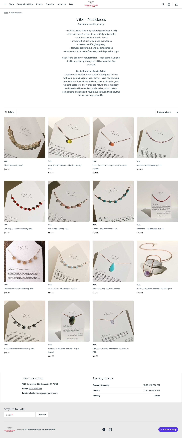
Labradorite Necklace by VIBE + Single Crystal (63, 350)
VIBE (6, 161)
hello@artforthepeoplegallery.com (42, 393)
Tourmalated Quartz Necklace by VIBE (19, 349)
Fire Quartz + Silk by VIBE (58, 229)
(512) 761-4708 (35, 388)
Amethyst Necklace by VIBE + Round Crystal (154, 289)
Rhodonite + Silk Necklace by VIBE (150, 229)
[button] (163, 4)
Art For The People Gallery (32, 429)
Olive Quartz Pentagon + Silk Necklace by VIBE (64, 167)
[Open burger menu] (5, 4)
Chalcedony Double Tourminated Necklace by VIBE (111, 350)
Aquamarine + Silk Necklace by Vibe (62, 289)
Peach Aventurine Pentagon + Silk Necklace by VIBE (110, 167)
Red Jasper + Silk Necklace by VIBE (18, 229)
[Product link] (24, 146)
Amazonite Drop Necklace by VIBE (106, 289)
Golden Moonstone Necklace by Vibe (18, 289)
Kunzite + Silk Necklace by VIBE (149, 165)
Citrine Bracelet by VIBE (13, 165)
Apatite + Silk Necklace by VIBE (105, 229)
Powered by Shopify (48, 429)
